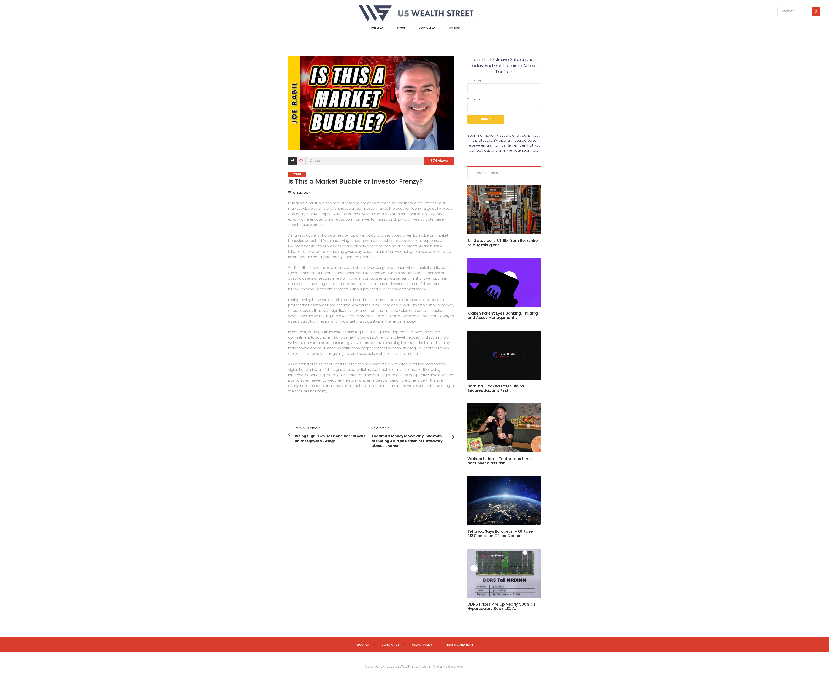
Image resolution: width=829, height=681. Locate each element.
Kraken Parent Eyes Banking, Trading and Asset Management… (502, 315)
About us (362, 644)
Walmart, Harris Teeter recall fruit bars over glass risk (499, 461)
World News (427, 28)
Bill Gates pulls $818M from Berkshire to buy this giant (502, 243)
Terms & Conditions (459, 644)
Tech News (376, 28)
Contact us (390, 644)
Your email (474, 99)
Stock (401, 28)
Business (454, 28)
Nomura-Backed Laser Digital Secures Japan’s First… (496, 388)
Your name (474, 81)
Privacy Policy (422, 644)
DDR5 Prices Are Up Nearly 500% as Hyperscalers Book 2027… (501, 606)
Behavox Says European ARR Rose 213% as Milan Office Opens (500, 533)
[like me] (301, 161)
